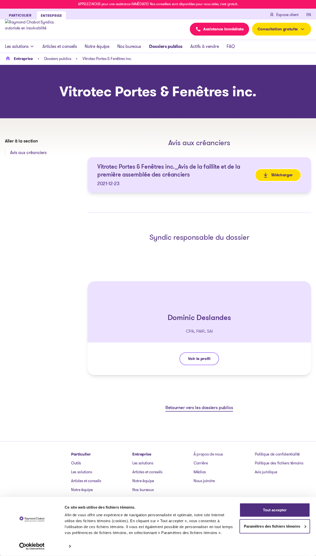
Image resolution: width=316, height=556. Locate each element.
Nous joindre (204, 481)
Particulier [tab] (20, 15)
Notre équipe (97, 46)
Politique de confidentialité (277, 454)
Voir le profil (203, 360)
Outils (76, 463)
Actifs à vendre (204, 46)
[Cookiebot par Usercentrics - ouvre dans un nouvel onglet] (32, 546)
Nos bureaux (129, 46)
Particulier (81, 454)
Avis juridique (266, 472)
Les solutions (17, 46)
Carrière (201, 463)
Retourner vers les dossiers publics (199, 408)
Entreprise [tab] (51, 15)
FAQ (231, 46)
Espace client (287, 15)
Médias (200, 472)
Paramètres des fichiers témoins (272, 526)
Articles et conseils (59, 46)
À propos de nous (208, 454)
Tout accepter (275, 510)
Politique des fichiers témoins (279, 463)
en (308, 15)
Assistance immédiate (223, 29)
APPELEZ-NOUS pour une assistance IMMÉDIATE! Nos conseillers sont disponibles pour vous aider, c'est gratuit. (158, 3)
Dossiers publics (165, 46)
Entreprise (141, 454)
